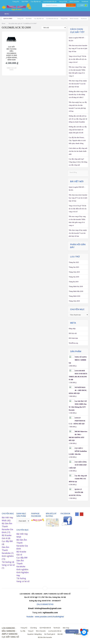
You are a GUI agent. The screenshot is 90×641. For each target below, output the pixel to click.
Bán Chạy (66, 627)
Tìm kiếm (70, 5)
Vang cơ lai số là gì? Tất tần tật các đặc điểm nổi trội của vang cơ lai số (77, 59)
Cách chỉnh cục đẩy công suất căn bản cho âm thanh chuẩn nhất (78, 151)
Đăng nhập (72, 328)
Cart (83, 5)
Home (3, 23)
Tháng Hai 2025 (74, 262)
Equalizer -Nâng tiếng (34, 634)
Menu (6, 14)
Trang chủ (15, 1)
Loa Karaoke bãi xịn (50, 1)
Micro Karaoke (41, 631)
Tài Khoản (56, 627)
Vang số (30, 631)
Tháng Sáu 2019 (74, 277)
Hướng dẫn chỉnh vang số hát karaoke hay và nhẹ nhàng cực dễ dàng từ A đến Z (78, 94)
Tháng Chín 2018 (74, 301)
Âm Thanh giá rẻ (49, 634)
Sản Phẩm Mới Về (45, 627)
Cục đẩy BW (7, 541)
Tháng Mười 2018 (74, 296)
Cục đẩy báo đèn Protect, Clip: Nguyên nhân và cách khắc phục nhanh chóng (77, 140)
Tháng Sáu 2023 (74, 267)
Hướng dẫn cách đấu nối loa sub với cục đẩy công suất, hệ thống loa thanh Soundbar (78, 119)
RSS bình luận (73, 338)
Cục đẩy (22, 631)
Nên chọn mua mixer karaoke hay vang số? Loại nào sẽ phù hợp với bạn (78, 48)
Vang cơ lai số (8, 565)
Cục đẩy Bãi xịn (36, 1)
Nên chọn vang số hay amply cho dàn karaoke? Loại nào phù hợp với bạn (78, 84)
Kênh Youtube (74, 1)
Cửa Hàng (33, 627)
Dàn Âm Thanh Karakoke (6, 550)
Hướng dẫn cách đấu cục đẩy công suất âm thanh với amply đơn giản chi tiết (78, 130)
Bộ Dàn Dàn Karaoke (45, 637)
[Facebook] (77, 514)
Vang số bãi (63, 1)
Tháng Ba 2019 (73, 282)
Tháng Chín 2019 (74, 272)
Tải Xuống (6, 562)
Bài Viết (60, 634)
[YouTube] (81, 514)
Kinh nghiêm (8, 556)
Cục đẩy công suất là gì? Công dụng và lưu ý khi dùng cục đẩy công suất (78, 162)
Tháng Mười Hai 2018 (76, 286)
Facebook (85, 1)
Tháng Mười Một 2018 (76, 291)
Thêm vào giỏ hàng (11, 69)
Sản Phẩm (25, 1)
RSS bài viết (73, 333)
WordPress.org (73, 343)
